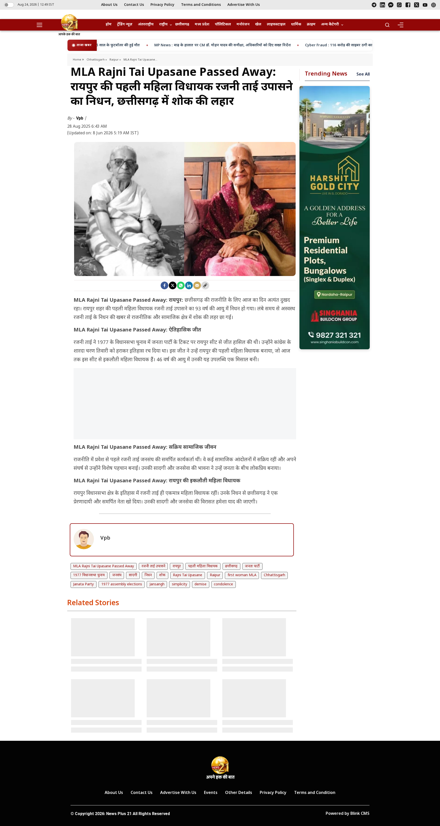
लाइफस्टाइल (276, 24)
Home (77, 60)
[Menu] (400, 25)
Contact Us (134, 5)
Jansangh (156, 584)
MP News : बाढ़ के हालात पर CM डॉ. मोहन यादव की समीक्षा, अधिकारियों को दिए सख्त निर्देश (168, 45)
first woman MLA (242, 575)
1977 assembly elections (121, 584)
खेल (258, 24)
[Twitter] (173, 285)
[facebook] (164, 285)
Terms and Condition (314, 793)
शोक (162, 575)
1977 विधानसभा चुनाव (89, 575)
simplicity (179, 584)
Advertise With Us (243, 5)
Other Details (238, 793)
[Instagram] (433, 5)
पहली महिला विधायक (203, 566)
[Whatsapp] (181, 285)
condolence (223, 584)
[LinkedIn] (382, 5)
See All (363, 74)
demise (201, 584)
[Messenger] (390, 5)
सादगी (133, 575)
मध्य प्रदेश (202, 24)
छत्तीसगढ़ (182, 24)
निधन (148, 575)
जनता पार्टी (252, 566)
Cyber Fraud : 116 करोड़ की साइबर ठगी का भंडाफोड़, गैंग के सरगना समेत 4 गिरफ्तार (314, 45)
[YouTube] (425, 5)
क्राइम (311, 24)
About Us (109, 5)
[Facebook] (408, 5)
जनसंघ (116, 575)
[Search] (387, 25)
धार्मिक (296, 24)
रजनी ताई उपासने (153, 566)
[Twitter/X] (416, 5)
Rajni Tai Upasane (187, 575)
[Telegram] (374, 5)
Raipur (215, 575)
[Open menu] (41, 25)
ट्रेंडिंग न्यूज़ (124, 24)
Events (210, 793)
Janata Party (83, 584)
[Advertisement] (185, 406)
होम (109, 24)
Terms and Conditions (201, 5)
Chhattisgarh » (97, 60)
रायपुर (177, 566)
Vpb (80, 118)
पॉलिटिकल (223, 24)
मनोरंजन (243, 24)
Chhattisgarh (274, 575)
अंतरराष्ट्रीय (146, 24)
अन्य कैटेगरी (330, 24)
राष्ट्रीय (163, 24)
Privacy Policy (162, 5)
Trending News (326, 74)
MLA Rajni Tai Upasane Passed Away (103, 566)
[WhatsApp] (399, 5)
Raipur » (115, 60)
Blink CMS (359, 814)
